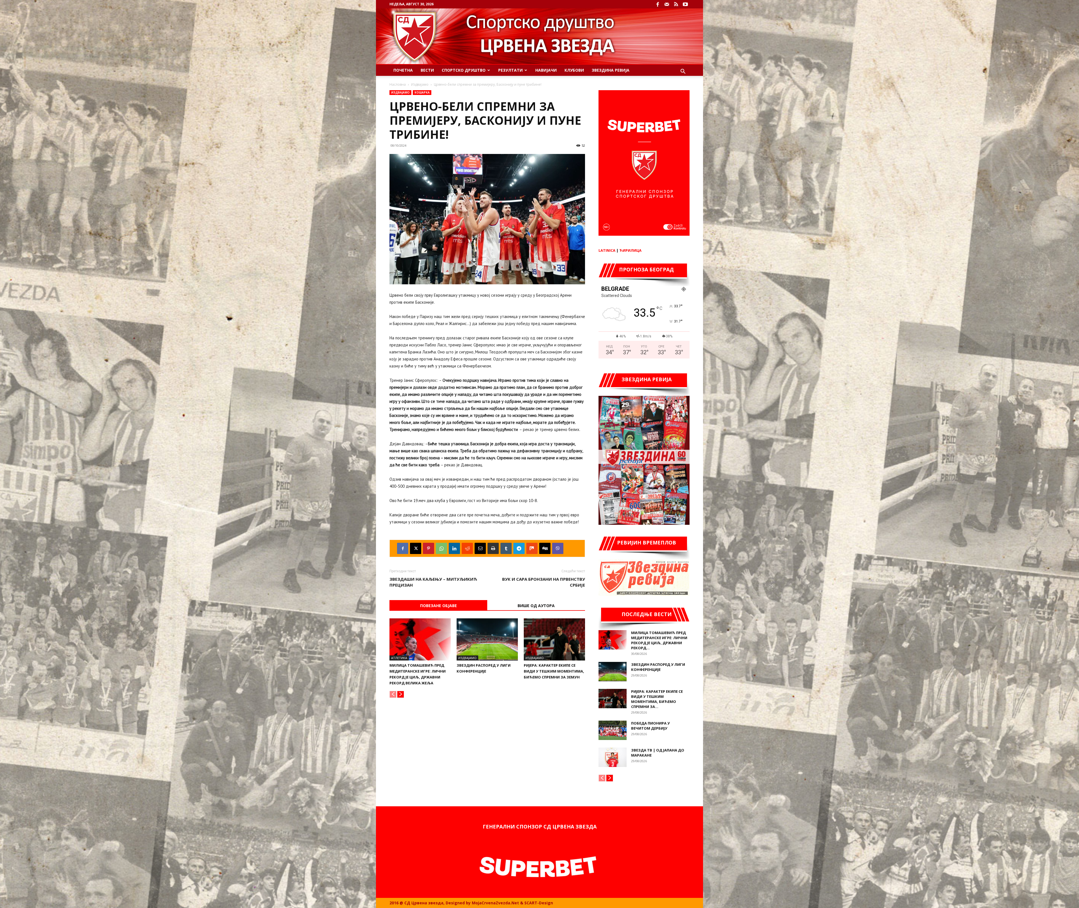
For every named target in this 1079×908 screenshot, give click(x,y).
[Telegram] (519, 548)
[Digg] (544, 548)
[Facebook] (657, 4)
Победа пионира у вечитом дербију (650, 726)
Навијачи (546, 70)
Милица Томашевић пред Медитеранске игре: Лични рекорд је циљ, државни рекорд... (659, 640)
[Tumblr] (506, 548)
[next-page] (400, 694)
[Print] (493, 548)
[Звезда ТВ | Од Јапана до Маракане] (613, 757)
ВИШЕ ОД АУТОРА (536, 605)
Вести (427, 70)
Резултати (510, 70)
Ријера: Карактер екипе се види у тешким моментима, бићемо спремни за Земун (554, 671)
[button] (683, 72)
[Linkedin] (454, 548)
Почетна (403, 70)
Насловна (397, 84)
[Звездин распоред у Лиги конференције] (487, 639)
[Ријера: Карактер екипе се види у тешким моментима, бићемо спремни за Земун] (554, 639)
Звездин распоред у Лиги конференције (658, 667)
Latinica (607, 250)
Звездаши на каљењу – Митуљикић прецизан (433, 582)
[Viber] (557, 548)
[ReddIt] (467, 548)
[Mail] (667, 4)
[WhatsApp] (441, 548)
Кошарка (422, 92)
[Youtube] (685, 4)
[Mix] (532, 548)
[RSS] (676, 4)
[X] (415, 548)
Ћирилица (630, 250)
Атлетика (399, 658)
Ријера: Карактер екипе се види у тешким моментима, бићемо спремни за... (657, 699)
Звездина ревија (610, 70)
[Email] (480, 548)
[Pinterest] (428, 548)
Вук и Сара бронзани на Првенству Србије (543, 582)
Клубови (574, 70)
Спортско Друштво (464, 70)
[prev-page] (392, 694)
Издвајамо (420, 84)
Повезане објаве (438, 605)
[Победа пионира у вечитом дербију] (613, 730)
